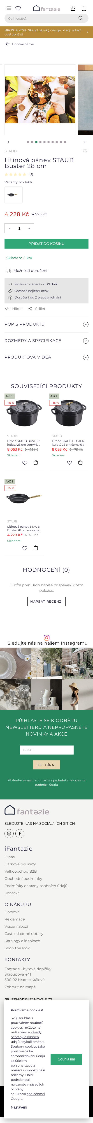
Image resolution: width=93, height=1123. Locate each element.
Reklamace (15, 919)
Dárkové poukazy (20, 864)
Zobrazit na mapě (20, 987)
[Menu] (9, 8)
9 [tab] (61, 142)
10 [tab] (65, 142)
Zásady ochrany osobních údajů (26, 1037)
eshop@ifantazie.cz (31, 999)
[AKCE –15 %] (13, 195)
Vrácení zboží (16, 926)
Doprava (12, 912)
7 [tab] (52, 142)
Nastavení (19, 1107)
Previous (8, 142)
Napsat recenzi (46, 601)
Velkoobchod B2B (21, 871)
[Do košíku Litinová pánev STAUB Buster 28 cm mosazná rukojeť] (35, 548)
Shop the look (17, 948)
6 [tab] (48, 142)
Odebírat (46, 765)
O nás (10, 857)
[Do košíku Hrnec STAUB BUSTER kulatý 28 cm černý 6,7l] (80, 462)
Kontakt (12, 893)
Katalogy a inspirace (22, 941)
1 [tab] (28, 142)
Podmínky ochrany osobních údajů (36, 886)
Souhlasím (66, 1059)
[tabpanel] (40, 99)
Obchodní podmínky (23, 878)
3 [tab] (36, 142)
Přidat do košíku (46, 244)
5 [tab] (44, 142)
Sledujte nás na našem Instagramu (48, 643)
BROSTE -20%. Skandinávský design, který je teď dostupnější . (42, 32)
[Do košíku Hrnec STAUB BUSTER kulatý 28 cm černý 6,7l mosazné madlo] (35, 462)
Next (84, 142)
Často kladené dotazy (24, 934)
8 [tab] (57, 142)
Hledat (82, 18)
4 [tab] (40, 142)
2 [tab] (32, 142)
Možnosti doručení (30, 270)
